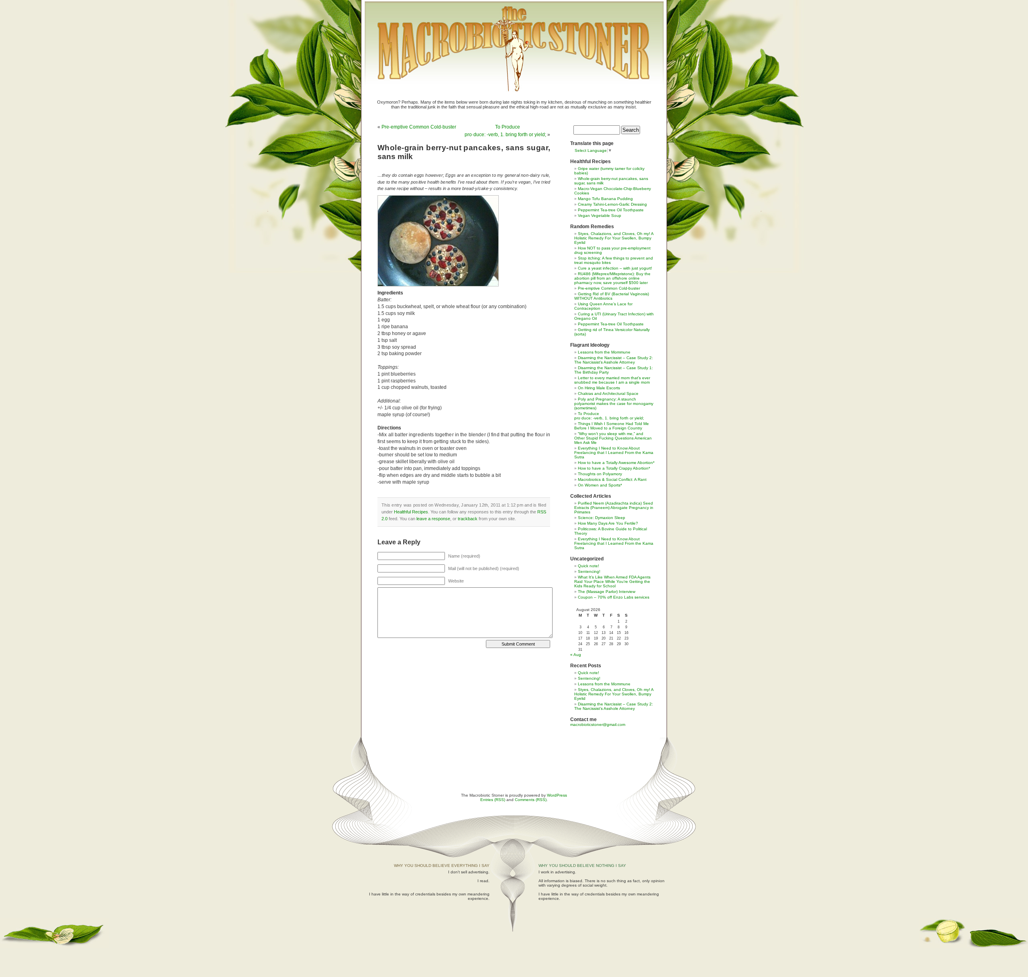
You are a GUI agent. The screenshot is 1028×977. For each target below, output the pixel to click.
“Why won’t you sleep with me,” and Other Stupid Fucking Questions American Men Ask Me (613, 438)
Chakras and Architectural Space (608, 393)
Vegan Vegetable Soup (599, 215)
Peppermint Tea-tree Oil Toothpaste (611, 210)
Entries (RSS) (492, 799)
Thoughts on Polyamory (600, 474)
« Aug (575, 654)
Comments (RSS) (531, 799)
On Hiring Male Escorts (599, 388)
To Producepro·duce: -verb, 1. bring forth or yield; (609, 415)
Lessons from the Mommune (604, 352)
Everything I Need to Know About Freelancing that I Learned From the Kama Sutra (613, 452)
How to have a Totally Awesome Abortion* (616, 462)
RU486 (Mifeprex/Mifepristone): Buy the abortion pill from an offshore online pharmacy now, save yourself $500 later (612, 278)
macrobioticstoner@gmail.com (597, 724)
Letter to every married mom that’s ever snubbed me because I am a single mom (612, 380)
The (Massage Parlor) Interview (606, 591)
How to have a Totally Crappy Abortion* (614, 468)
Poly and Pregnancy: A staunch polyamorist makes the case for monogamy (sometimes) (613, 403)
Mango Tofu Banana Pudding (605, 198)
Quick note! (588, 566)
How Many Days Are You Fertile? (608, 523)
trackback (467, 518)
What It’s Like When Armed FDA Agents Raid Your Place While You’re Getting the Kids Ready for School (612, 581)
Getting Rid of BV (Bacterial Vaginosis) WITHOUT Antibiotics (611, 296)
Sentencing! (589, 571)
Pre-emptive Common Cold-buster (418, 127)
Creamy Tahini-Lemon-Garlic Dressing (612, 204)
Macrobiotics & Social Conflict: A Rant (612, 479)
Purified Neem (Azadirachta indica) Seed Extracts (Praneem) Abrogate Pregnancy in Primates (613, 507)
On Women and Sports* (600, 485)
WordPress (557, 795)
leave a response (433, 518)
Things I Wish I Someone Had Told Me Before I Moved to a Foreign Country (611, 425)
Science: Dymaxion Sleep (601, 517)
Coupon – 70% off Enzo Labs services (613, 597)
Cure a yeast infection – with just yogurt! (615, 268)
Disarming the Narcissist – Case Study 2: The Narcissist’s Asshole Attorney (613, 360)
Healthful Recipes (411, 511)
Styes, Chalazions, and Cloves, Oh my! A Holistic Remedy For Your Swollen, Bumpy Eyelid (613, 238)
